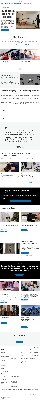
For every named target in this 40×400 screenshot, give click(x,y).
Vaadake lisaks (3, 231)
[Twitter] (35, 394)
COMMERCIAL (23, 223)
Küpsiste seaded (13, 391)
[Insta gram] (30, 394)
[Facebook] (28, 394)
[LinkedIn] (33, 394)
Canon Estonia (3, 393)
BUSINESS (2, 223)
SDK (21, 173)
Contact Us (20, 263)
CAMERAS (2, 173)
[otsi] (1, 1)
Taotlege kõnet (19, 274)
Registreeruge (19, 341)
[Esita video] (30, 79)
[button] (14, 69)
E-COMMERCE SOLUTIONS (5, 7)
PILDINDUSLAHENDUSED (25, 317)
